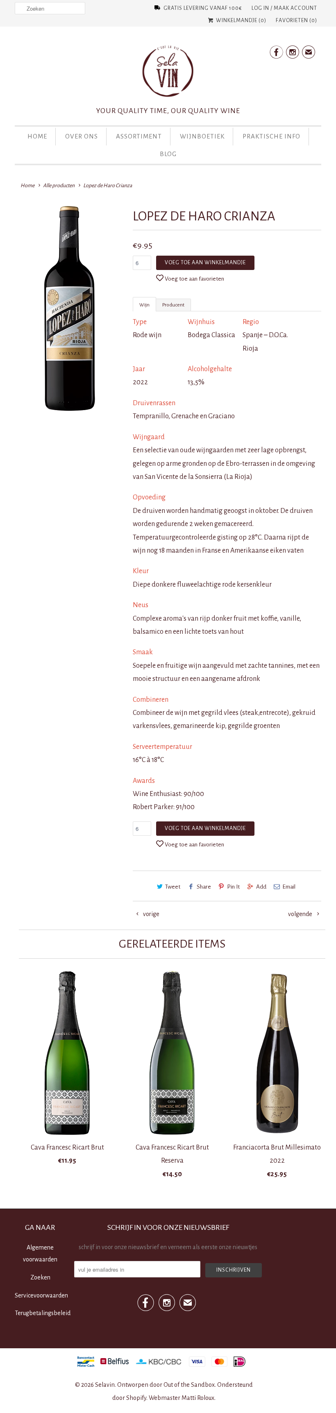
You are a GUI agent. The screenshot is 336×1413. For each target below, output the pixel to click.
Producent (173, 305)
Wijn (144, 305)
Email (288, 887)
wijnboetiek (202, 136)
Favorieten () (296, 20)
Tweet (172, 887)
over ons (81, 136)
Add (261, 887)
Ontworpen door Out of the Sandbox (166, 1384)
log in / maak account (284, 8)
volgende (300, 914)
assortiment (139, 136)
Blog (168, 153)
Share (204, 887)
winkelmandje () (240, 20)
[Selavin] (168, 73)
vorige (150, 914)
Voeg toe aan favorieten (194, 279)
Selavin (105, 1384)
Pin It (233, 887)
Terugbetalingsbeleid (42, 1313)
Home (37, 136)
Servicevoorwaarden (41, 1295)
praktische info (271, 136)
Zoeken (40, 1277)
